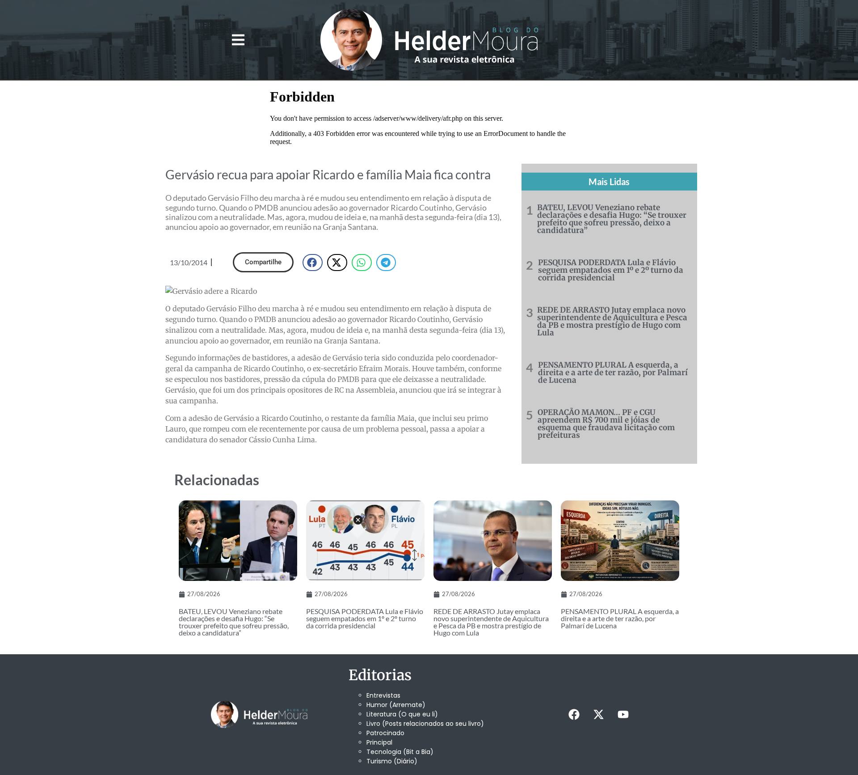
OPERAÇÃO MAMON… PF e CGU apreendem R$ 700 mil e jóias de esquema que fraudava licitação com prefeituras (606, 423)
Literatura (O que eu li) (402, 714)
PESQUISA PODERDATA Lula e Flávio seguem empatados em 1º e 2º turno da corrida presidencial (610, 270)
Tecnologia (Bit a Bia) (399, 751)
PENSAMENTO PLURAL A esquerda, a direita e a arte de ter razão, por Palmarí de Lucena (613, 372)
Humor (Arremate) (395, 704)
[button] (238, 40)
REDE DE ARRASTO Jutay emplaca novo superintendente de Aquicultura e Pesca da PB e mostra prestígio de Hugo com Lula (612, 321)
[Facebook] (574, 714)
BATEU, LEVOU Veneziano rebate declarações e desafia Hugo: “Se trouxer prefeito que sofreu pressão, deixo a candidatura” (611, 219)
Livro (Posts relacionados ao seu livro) (425, 723)
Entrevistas (383, 695)
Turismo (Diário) (391, 761)
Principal (379, 742)
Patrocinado (385, 732)
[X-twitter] (598, 714)
